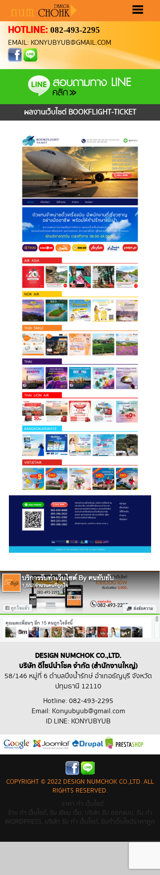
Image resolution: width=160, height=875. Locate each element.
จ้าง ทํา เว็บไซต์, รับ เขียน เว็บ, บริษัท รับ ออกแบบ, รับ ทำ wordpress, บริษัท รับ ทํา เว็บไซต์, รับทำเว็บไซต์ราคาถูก (80, 817)
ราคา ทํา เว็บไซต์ (82, 804)
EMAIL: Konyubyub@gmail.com (59, 43)
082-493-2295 (75, 30)
